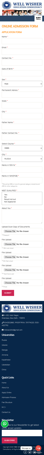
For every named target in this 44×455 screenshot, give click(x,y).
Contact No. (7, 58)
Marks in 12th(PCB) (21, 181)
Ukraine (4, 345)
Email (5, 47)
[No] (22, 197)
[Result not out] (22, 199)
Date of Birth (8, 69)
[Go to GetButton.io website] (38, 452)
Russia (4, 340)
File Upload (7, 244)
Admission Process (9, 397)
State (5, 101)
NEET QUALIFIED (9, 191)
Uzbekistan (6, 365)
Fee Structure (7, 402)
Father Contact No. (10, 133)
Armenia (5, 355)
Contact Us (6, 412)
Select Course (8, 144)
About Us (5, 388)
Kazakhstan (6, 360)
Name (5, 37)
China (4, 370)
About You (7, 208)
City (4, 112)
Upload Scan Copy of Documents (16, 231)
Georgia (5, 350)
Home (4, 383)
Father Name (8, 122)
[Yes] (22, 195)
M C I (4, 407)
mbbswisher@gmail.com (13, 330)
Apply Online (6, 393)
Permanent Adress (10, 90)
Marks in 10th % (9, 165)
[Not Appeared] (22, 202)
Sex (4, 80)
